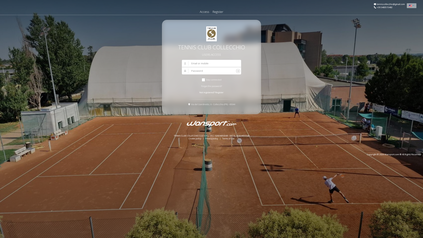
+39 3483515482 (384, 7)
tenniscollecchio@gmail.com (391, 4)
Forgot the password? (211, 86)
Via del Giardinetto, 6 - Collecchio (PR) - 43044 (213, 104)
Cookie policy (195, 138)
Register (217, 12)
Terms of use (228, 138)
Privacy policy (212, 138)
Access (204, 12)
